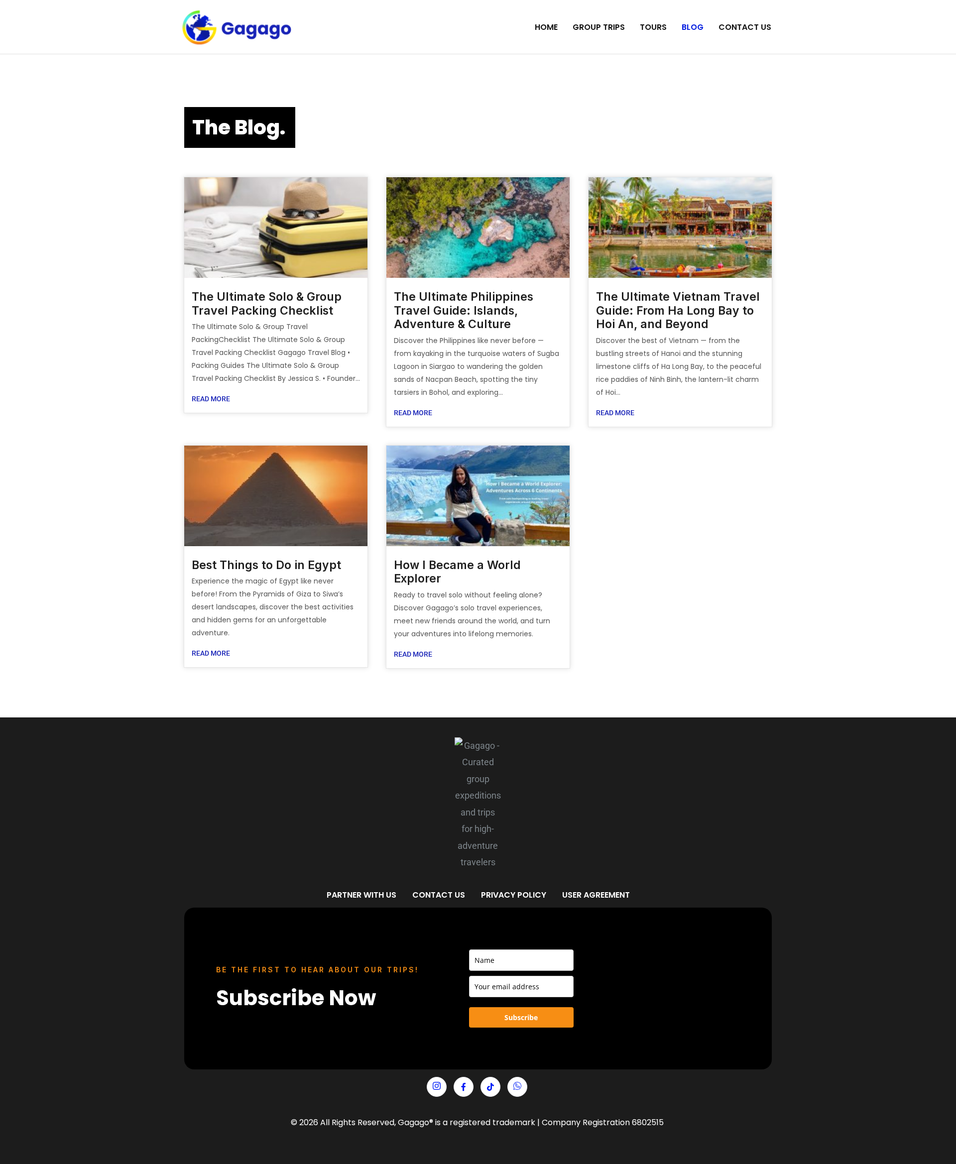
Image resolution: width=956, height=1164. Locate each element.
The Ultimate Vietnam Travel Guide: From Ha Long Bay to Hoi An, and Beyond (678, 310)
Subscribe (521, 1017)
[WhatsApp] (517, 1087)
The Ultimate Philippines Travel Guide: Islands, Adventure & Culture (463, 310)
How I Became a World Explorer (457, 572)
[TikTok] (490, 1087)
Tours (653, 27)
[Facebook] (464, 1087)
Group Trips (599, 27)
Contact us (744, 27)
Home (546, 27)
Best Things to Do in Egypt (266, 565)
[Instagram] (437, 1087)
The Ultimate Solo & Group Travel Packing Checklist (267, 304)
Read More (211, 399)
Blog (693, 27)
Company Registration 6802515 (603, 1122)
